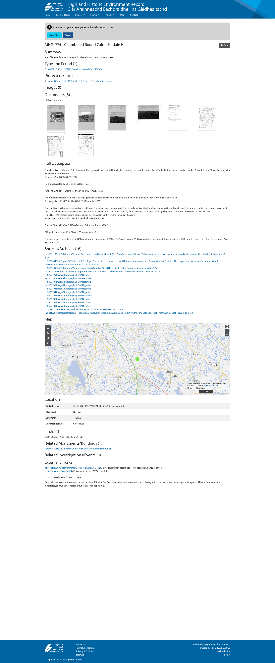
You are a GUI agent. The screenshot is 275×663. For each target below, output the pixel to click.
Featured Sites (63, 15)
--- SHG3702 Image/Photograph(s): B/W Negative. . (68, 285)
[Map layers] (48, 328)
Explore (79, 15)
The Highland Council (72, 660)
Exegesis (208, 644)
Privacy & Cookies (84, 651)
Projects (109, 15)
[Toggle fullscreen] (227, 326)
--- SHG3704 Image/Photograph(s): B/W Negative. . (68, 292)
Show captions (54, 100)
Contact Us (81, 644)
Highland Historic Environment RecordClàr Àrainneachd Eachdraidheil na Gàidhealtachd (117, 7)
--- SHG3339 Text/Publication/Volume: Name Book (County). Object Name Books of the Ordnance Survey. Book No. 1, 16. (101, 268)
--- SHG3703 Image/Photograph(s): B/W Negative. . (68, 289)
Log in (227, 655)
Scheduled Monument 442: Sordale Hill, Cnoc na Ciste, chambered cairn (78, 81)
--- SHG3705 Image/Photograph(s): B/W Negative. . (68, 296)
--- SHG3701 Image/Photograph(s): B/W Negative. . (68, 282)
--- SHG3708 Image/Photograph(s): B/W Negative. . (68, 306)
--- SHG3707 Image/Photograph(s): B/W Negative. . (68, 303)
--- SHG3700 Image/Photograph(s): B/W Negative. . (68, 278)
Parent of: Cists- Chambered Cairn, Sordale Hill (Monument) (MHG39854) (79, 449)
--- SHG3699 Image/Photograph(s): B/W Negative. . (68, 275)
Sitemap (80, 655)
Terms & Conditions (85, 648)
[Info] (48, 338)
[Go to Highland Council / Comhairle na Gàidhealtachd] (54, 6)
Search (93, 15)
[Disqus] (137, 528)
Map (122, 15)
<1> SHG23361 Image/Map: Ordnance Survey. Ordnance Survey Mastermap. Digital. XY (86, 309)
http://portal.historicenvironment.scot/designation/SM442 (72, 468)
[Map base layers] (48, 333)
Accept (68, 35)
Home (47, 15)
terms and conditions (212, 386)
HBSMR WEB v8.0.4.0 (220, 648)
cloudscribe (224, 651)
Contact (134, 15)
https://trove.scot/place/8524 (58, 471)
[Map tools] (48, 343)
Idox (218, 644)
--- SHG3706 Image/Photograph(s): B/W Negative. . (68, 299)
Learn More (54, 35)
